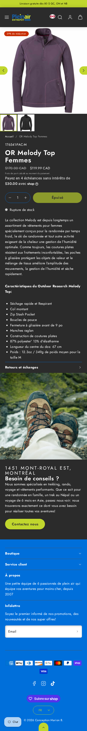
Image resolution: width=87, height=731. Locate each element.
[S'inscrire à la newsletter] (77, 631)
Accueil (9, 136)
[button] (7, 17)
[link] (70, 17)
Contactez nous (25, 524)
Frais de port (11, 173)
